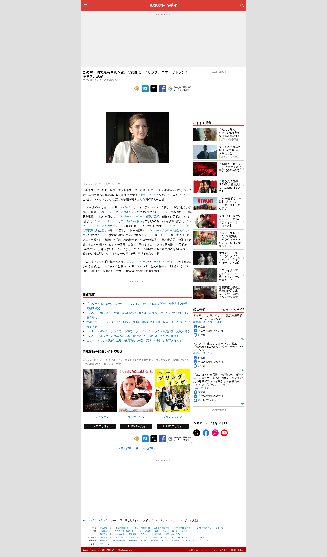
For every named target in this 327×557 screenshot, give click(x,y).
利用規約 (223, 550)
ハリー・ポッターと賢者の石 (116, 212)
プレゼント (203, 540)
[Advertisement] (163, 41)
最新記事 (104, 540)
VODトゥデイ (106, 543)
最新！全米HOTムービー (175, 534)
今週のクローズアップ (124, 530)
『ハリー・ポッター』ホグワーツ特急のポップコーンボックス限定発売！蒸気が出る (138, 331)
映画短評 (175, 540)
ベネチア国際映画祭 (181, 527)
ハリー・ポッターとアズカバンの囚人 (119, 221)
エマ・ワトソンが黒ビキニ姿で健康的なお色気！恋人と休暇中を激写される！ (134, 340)
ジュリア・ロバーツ (135, 261)
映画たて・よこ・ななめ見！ (112, 534)
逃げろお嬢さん (184, 537)
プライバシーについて (209, 550)
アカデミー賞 (105, 527)
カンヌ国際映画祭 (161, 527)
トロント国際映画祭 (141, 527)
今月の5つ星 (105, 530)
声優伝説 (132, 534)
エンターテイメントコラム (166, 530)
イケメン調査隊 (144, 530)
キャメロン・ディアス (164, 261)
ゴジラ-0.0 (200, 537)
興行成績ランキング (137, 540)
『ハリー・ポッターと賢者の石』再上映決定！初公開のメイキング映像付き (132, 336)
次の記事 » (149, 448)
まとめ (185, 530)
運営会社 (241, 550)
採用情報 (232, 550)
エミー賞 (219, 527)
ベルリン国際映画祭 (202, 527)
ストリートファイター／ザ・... (129, 537)
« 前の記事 (125, 448)
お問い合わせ (194, 550)
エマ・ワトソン (149, 195)
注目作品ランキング (158, 540)
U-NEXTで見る (99, 426)
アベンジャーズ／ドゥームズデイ (160, 537)
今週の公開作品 (118, 540)
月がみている (105, 537)
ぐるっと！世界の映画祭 (151, 534)
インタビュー (188, 540)
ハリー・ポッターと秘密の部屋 (140, 216)
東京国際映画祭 (122, 527)
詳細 (242, 338)
